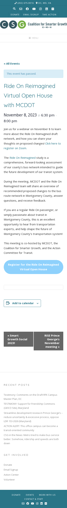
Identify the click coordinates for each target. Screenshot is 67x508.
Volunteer (9, 479)
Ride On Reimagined (22, 157)
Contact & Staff (33, 499)
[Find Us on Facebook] (27, 9)
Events (30, 495)
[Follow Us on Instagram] (40, 9)
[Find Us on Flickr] (53, 9)
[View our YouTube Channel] (34, 9)
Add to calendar (23, 303)
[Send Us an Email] (20, 9)
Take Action (49, 14)
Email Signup (31, 14)
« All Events (12, 63)
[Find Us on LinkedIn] (47, 9)
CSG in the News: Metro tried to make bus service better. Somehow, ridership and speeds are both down (31, 439)
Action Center (11, 474)
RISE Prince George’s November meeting (52, 341)
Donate (15, 14)
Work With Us (47, 495)
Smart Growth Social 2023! (17, 339)
